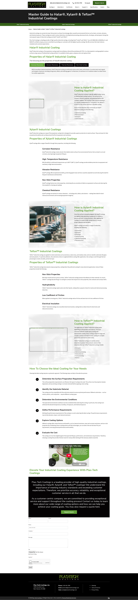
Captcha (30, 557)
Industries (60, 7)
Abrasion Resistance (52, 65)
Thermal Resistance (67, 65)
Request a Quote (99, 3)
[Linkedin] (109, 597)
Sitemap (93, 585)
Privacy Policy (95, 590)
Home (30, 29)
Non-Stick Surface (81, 65)
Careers (102, 7)
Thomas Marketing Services (69, 598)
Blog (108, 7)
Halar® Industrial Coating (23, 24)
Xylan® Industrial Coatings (68, 24)
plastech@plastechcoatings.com (70, 587)
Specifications (94, 7)
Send (30, 567)
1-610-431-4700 (66, 585)
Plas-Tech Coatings (37, 598)
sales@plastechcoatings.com (69, 590)
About (76, 7)
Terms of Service (95, 587)
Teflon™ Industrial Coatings (114, 24)
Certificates (69, 7)
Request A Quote (69, 512)
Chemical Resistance (37, 65)
